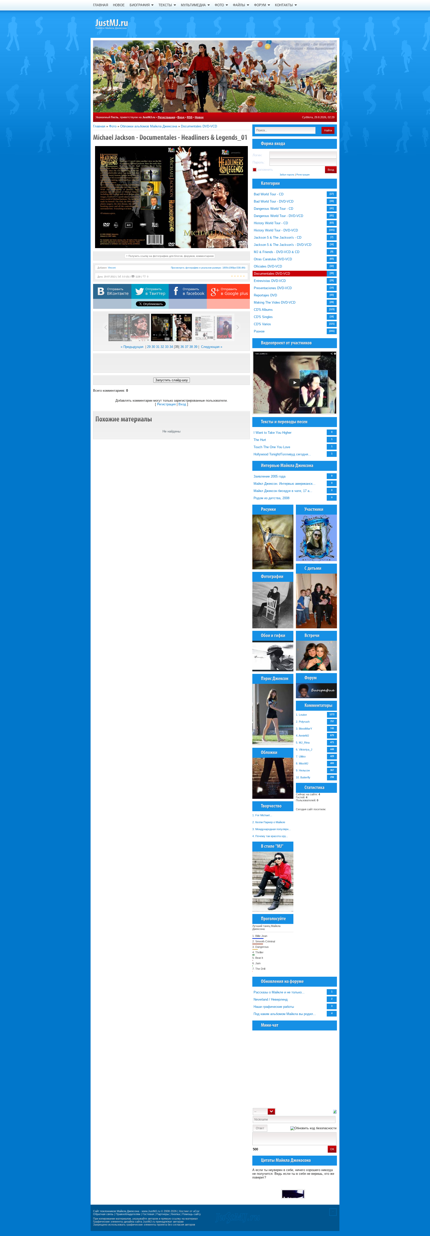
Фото (112, 126)
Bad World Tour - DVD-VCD (273, 201)
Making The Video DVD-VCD (274, 302)
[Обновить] (334, 1111)
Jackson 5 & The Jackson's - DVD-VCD (282, 245)
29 (149, 347)
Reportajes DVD (265, 295)
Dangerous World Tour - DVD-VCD (278, 216)
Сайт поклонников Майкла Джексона (116, 1211)
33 (166, 347)
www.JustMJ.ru (151, 1211)
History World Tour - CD (271, 223)
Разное (259, 331)
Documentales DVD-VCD (199, 126)
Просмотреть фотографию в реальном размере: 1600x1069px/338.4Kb (208, 268)
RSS (189, 117)
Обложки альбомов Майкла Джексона (148, 126)
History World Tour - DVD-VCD (276, 230)
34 (171, 347)
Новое (199, 117)
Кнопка (175, 1214)
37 (186, 347)
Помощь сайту (191, 1214)
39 (195, 347)
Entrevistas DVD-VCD (270, 281)
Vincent (112, 268)
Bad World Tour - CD (268, 194)
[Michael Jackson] (120, 24)
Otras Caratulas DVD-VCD (273, 259)
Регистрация (166, 117)
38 (191, 347)
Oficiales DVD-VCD (268, 266)
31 (158, 347)
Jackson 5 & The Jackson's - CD (277, 237)
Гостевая (148, 1214)
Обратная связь (103, 1214)
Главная (99, 126)
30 (153, 347)
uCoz (196, 1211)
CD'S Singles (263, 317)
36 (182, 347)
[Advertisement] (171, 363)
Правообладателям (128, 1214)
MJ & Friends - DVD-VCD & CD (276, 252)
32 (162, 347)
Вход (180, 117)
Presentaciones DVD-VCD (273, 288)
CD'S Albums (263, 310)
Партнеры (162, 1214)
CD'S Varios (262, 324)
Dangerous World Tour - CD (273, 209)
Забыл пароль (287, 174)
